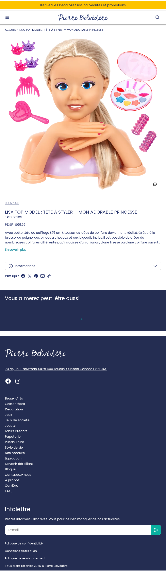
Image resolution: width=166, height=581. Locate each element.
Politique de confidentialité (24, 543)
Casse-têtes (15, 404)
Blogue (10, 469)
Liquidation (13, 458)
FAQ (8, 491)
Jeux (8, 415)
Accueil (10, 30)
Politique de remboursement (25, 558)
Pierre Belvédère (56, 566)
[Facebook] (8, 381)
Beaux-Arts (14, 398)
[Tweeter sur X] (29, 276)
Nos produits (15, 453)
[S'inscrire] (156, 530)
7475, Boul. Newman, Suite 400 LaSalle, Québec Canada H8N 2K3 (56, 369)
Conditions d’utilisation (21, 551)
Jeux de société (17, 420)
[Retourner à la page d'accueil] (35, 353)
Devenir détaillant (19, 464)
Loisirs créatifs (16, 431)
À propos (12, 480)
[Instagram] (18, 381)
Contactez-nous (18, 475)
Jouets (10, 426)
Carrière (11, 486)
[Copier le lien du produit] (49, 276)
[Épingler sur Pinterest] (36, 276)
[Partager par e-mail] (42, 276)
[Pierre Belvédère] (83, 17)
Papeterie (13, 436)
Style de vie (14, 447)
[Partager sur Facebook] (23, 276)
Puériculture (14, 442)
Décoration (14, 409)
